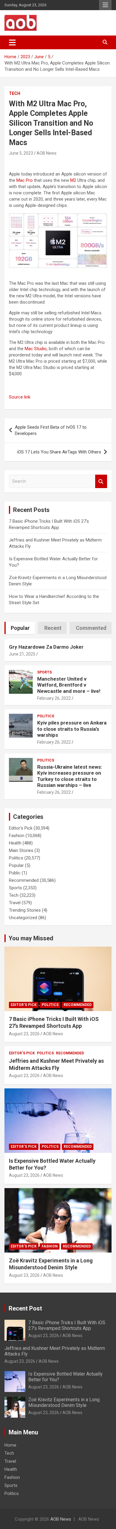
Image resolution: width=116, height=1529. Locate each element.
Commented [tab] (91, 628)
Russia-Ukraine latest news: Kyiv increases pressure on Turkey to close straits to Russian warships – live (69, 776)
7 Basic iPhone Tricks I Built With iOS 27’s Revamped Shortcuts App (66, 1325)
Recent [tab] (53, 628)
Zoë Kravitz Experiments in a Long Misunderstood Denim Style (64, 1402)
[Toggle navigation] (12, 42)
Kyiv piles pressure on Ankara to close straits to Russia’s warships (71, 729)
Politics (45, 716)
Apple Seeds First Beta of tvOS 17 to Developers (51, 430)
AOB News (47, 153)
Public (15, 873)
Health (15, 843)
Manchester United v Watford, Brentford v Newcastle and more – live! (69, 685)
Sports (44, 672)
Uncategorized (23, 917)
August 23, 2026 (24, 1033)
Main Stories (21, 850)
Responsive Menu (105, 5)
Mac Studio (36, 348)
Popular (16, 865)
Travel (15, 902)
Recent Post (25, 1308)
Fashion (16, 835)
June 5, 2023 (21, 153)
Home (10, 1445)
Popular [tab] (20, 628)
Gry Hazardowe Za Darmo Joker (46, 647)
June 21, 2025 (22, 654)
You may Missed (31, 938)
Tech (14, 93)
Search (101, 481)
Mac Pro (24, 180)
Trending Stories (25, 910)
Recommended (24, 880)
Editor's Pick (20, 828)
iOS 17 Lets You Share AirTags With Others (59, 452)
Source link (19, 397)
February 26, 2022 (54, 698)
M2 (73, 180)
